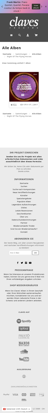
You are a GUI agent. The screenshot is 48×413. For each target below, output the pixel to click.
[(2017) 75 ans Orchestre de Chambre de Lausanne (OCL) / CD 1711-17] (24, 86)
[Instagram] (26, 263)
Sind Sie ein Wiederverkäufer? (23, 229)
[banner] (24, 22)
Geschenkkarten (24, 213)
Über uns (24, 217)
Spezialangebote (24, 198)
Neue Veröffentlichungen (24, 192)
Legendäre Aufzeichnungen (24, 204)
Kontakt (24, 232)
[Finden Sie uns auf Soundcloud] (24, 351)
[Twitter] (22, 263)
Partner (24, 223)
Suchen (24, 186)
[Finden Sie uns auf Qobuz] (24, 328)
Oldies (24, 207)
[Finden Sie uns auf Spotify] (24, 320)
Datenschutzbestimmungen (24, 220)
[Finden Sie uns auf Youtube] (24, 358)
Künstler (24, 195)
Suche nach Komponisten (24, 189)
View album (36, 6)
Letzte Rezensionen (24, 210)
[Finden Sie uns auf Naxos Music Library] (24, 343)
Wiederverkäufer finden (24, 226)
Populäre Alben (24, 201)
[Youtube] (30, 263)
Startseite (7, 54)
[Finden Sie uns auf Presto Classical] (24, 335)
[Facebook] (18, 263)
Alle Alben (36, 54)
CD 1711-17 (25, 104)
